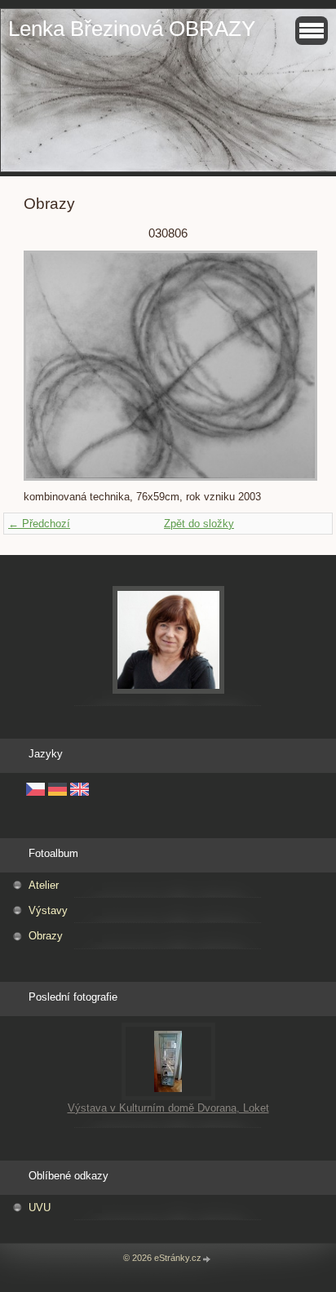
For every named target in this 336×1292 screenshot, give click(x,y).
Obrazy (46, 936)
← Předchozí (39, 523)
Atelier (44, 885)
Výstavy (48, 910)
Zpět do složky (199, 523)
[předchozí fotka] (50, 366)
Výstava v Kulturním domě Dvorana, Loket (168, 1108)
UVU (40, 1207)
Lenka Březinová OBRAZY (131, 28)
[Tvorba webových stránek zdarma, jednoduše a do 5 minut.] (207, 1259)
